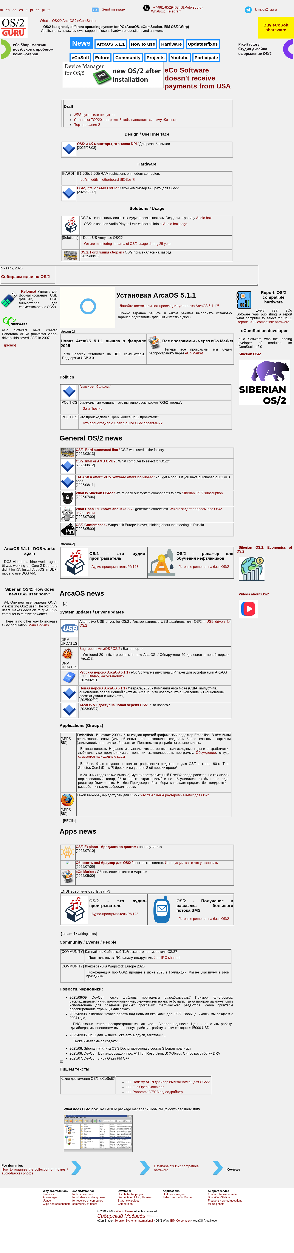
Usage (47, 1200)
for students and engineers (88, 1197)
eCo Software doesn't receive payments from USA (198, 78)
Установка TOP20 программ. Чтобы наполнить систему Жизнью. (125, 120)
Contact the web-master (223, 1194)
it (26, 10)
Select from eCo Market (177, 1197)
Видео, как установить (106, 676)
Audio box (204, 218)
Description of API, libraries (135, 1197)
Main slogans (38, 625)
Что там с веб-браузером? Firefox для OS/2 (174, 795)
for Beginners (216, 1203)
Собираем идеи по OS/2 (25, 276)
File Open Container (148, 1087)
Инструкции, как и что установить (191, 863)
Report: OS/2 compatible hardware (263, 322)
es (21, 10)
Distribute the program (131, 1194)
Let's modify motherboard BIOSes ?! (107, 179)
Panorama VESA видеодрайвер (158, 1092)
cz (37, 10)
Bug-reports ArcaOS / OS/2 (99, 648)
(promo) (10, 345)
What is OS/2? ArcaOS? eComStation (68, 21)
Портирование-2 (87, 125)
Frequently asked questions (225, 1200)
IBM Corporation (180, 1220)
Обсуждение (206, 752)
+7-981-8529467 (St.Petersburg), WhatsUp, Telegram (177, 9)
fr (49, 10)
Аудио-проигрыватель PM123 (114, 567)
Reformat (28, 291)
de (14, 10)
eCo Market (194, 353)
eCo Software (124, 1211)
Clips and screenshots (57, 1203)
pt (31, 10)
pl (43, 10)
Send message (113, 9)
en (8, 10)
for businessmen (82, 1194)
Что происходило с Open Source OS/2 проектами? (122, 423)
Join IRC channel (167, 957)
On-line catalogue (173, 1194)
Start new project (128, 1200)
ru (1, 10)
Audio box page (175, 224)
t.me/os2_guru (266, 9)
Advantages (50, 1197)
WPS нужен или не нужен (94, 115)
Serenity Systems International (133, 1220)
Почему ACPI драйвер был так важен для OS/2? (171, 1082)
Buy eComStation (219, 1197)
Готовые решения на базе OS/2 (204, 567)
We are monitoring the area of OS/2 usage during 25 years (128, 244)
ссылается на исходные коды (101, 756)
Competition (125, 1203)
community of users (84, 1203)
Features (48, 1194)
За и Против (92, 408)
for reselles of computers (87, 1200)
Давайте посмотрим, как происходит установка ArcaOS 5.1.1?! (169, 306)
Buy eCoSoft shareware (275, 27)
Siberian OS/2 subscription (202, 493)
